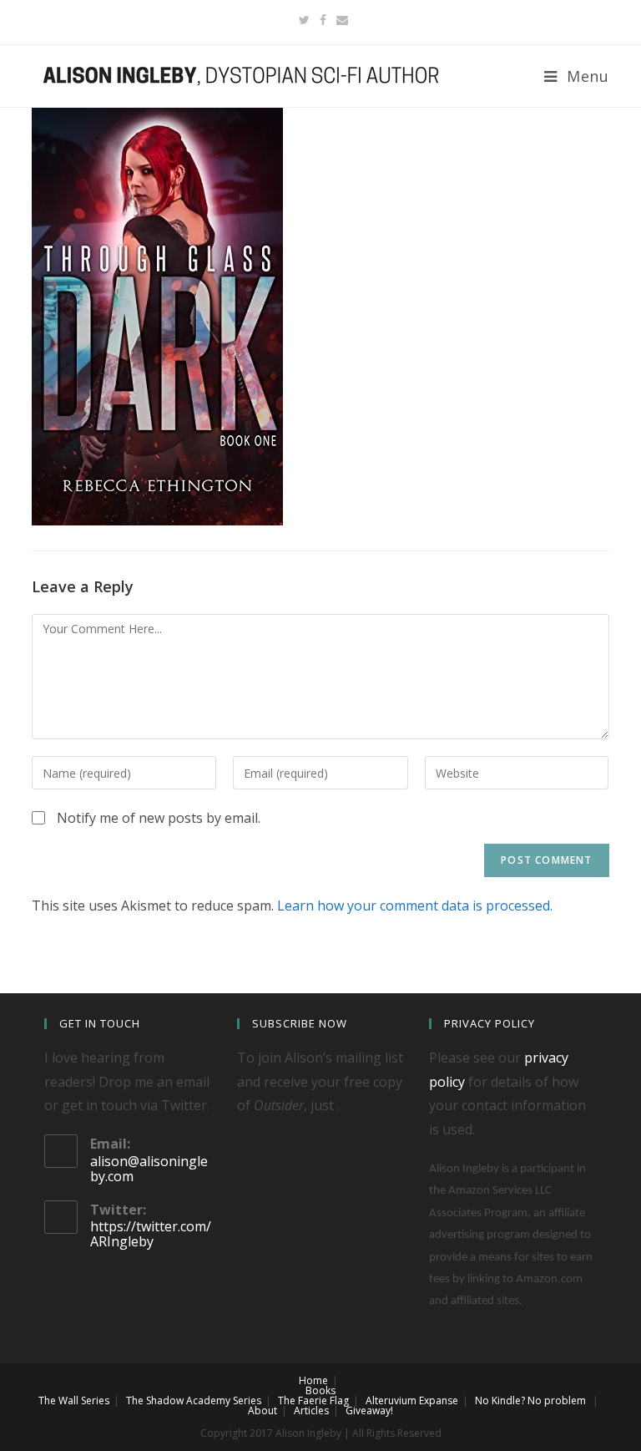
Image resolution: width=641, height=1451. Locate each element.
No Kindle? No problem (530, 1400)
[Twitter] (304, 20)
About (262, 1410)
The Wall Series (73, 1400)
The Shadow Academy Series (193, 1400)
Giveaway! (369, 1410)
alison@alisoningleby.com (149, 1168)
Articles (311, 1410)
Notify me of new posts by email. (158, 818)
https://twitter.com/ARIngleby (150, 1234)
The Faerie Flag (313, 1400)
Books (320, 1390)
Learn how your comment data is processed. (415, 905)
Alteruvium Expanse (412, 1400)
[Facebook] (323, 20)
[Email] (339, 20)
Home (313, 1380)
